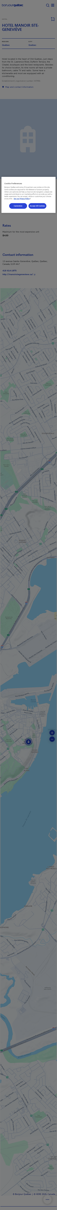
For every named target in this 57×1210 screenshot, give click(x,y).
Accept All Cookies (37, 206)
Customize (18, 206)
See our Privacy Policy (22, 199)
